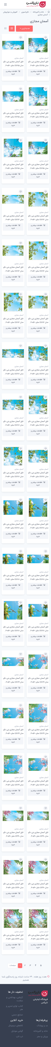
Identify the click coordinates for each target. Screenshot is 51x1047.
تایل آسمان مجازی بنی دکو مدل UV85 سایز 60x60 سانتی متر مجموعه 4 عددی (13, 168)
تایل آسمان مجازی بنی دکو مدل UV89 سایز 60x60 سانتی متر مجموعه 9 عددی (38, 733)
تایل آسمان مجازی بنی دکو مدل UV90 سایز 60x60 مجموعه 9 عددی (38, 939)
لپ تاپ (19, 1036)
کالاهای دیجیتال (15, 1026)
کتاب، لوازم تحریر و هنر (14, 1007)
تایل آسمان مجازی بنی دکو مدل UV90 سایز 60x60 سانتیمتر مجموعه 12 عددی (13, 887)
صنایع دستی (17, 1015)
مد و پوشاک (42, 1026)
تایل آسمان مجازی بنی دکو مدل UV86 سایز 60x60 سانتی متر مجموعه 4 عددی (13, 322)
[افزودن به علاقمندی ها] (45, 37)
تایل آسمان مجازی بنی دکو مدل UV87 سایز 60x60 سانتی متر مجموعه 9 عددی (38, 425)
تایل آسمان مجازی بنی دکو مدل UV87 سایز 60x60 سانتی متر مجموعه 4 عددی (13, 476)
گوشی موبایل (17, 1031)
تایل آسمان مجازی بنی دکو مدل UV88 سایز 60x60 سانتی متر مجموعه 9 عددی (38, 528)
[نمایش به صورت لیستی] (6, 29)
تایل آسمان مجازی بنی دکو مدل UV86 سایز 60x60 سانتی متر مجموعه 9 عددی (38, 271)
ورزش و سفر (42, 1036)
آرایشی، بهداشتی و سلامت (14, 999)
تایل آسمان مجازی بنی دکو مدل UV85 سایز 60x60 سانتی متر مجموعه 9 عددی (38, 117)
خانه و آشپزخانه (38, 12)
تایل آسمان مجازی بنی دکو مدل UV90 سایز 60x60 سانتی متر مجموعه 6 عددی (38, 887)
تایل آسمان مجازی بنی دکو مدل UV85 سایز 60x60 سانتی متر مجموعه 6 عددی (38, 168)
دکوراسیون (25, 12)
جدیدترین (25, 28)
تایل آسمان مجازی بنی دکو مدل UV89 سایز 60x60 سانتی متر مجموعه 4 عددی (13, 784)
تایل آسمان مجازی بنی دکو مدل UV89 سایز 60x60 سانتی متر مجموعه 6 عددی (38, 784)
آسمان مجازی (43, 14)
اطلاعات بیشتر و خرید (36, 73)
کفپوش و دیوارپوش (10, 12)
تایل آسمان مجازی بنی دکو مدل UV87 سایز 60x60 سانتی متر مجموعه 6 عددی (38, 476)
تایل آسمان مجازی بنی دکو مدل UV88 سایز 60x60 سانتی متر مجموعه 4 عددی (13, 630)
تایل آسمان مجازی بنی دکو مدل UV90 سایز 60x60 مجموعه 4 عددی (13, 939)
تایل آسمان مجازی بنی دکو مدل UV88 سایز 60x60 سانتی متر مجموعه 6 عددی (38, 630)
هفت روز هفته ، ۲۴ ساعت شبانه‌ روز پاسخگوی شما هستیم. (24, 978)
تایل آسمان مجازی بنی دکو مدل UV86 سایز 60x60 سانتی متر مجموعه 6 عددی (38, 322)
